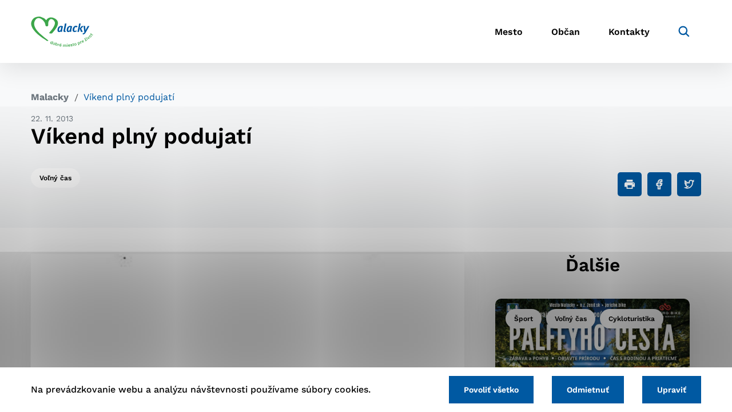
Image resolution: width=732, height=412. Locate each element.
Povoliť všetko (491, 389)
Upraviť (671, 389)
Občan (565, 31)
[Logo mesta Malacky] (62, 31)
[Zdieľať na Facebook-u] (659, 184)
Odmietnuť (588, 389)
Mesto (509, 31)
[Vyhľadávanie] (684, 31)
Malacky (50, 97)
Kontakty (629, 31)
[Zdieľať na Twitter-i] (689, 184)
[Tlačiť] (630, 184)
